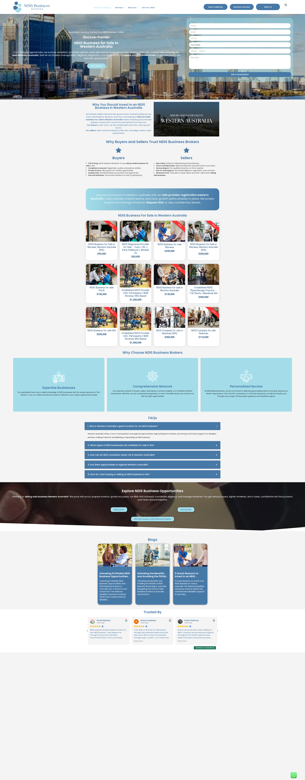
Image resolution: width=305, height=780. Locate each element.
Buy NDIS (152, 391)
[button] (217, 631)
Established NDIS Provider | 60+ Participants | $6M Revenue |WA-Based (135, 293)
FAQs (152, 418)
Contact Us (246, 391)
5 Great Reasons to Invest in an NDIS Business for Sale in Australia (186, 575)
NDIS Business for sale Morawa (170, 246)
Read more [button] (138, 641)
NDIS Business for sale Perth (102, 289)
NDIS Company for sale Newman (203, 332)
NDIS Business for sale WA (101, 330)
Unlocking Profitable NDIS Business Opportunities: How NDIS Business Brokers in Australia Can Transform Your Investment (114, 575)
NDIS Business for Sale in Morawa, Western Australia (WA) (101, 247)
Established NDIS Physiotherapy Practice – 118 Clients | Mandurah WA (203, 290)
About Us (132, 7)
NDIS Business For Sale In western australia (152, 215)
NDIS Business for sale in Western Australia (169, 289)
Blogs (152, 539)
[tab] (152, 426)
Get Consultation (240, 74)
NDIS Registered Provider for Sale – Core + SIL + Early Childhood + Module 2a (135, 248)
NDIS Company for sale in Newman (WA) (169, 332)
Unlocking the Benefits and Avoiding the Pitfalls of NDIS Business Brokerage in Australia (152, 575)
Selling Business (59, 391)
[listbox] (239, 51)
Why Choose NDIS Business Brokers (152, 352)
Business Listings (102, 7)
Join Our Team (148, 7)
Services (119, 7)
